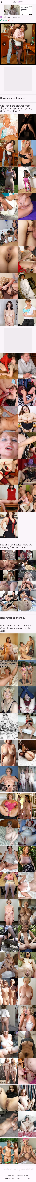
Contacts (11, 1175)
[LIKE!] (1, 20)
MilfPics (18, 2)
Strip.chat (23, 14)
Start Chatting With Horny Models (25, 9)
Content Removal (23, 1175)
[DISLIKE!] (9, 20)
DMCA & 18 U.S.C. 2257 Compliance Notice (18, 1179)
